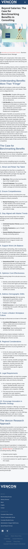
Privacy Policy (17, 541)
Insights (2, 505)
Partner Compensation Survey (8, 517)
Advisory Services (5, 499)
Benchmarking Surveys (6, 496)
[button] (25, 2)
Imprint (6, 536)
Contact (2, 507)
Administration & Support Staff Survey (10, 523)
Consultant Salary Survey (7, 514)
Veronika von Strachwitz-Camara (11, 52)
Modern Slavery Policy (16, 536)
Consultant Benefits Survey (7, 520)
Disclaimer (8, 541)
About (2, 502)
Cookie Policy (7, 538)
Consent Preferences (18, 538)
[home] (8, 2)
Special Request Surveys (7, 525)
